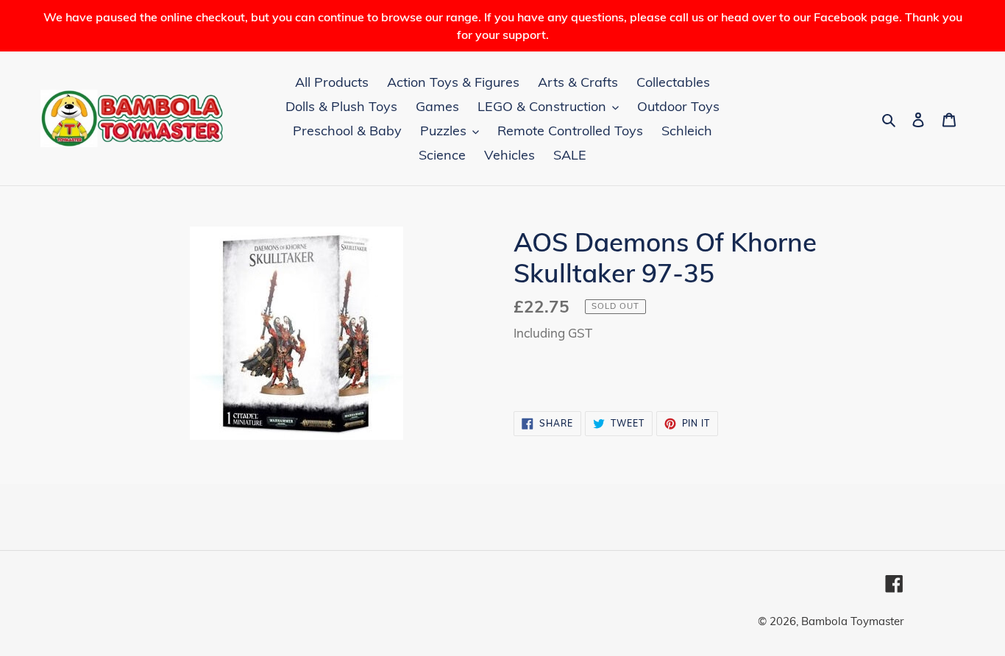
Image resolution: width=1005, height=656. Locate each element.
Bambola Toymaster (852, 621)
